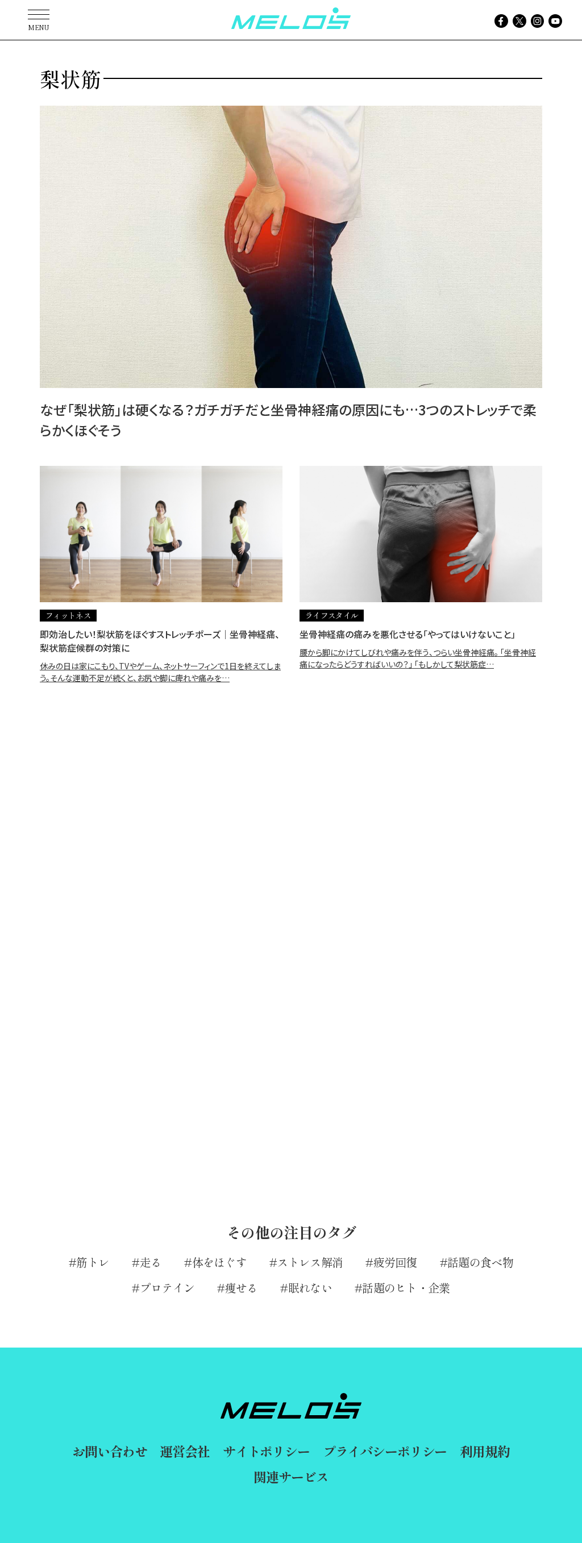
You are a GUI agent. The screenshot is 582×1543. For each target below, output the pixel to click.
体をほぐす (219, 1262)
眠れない (310, 1287)
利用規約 (484, 1451)
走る (150, 1262)
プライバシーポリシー (385, 1451)
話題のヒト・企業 (406, 1287)
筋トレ (92, 1262)
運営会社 (184, 1451)
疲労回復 (395, 1262)
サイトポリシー (266, 1451)
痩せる (241, 1287)
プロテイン (167, 1287)
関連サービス (290, 1476)
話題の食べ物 (480, 1262)
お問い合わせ (109, 1451)
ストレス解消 (310, 1262)
